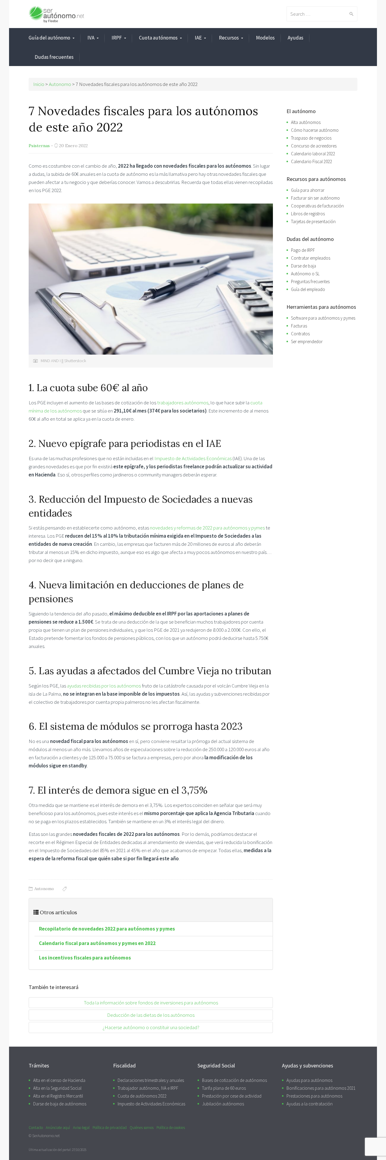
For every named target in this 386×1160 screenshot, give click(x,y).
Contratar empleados (310, 258)
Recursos (229, 37)
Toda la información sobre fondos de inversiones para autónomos (151, 1002)
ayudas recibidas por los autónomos (104, 685)
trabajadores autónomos (182, 402)
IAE (198, 37)
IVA (90, 37)
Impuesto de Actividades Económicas (193, 458)
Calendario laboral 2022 (313, 153)
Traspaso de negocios (311, 138)
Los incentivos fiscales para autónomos (85, 957)
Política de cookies (171, 1127)
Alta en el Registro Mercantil (58, 1096)
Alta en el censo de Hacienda (59, 1080)
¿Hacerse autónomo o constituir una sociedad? (151, 1027)
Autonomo (44, 888)
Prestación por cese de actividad (231, 1096)
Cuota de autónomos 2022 (142, 1096)
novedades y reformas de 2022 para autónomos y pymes (207, 527)
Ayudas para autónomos (309, 1080)
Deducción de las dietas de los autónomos (151, 1015)
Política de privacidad (110, 1127)
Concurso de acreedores (314, 146)
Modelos (265, 37)
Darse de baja (303, 266)
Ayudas (295, 37)
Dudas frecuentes (54, 57)
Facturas (299, 326)
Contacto (36, 1127)
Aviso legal (81, 1127)
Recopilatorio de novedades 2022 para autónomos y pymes (107, 928)
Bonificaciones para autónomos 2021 (321, 1088)
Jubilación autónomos (223, 1104)
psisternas (39, 145)
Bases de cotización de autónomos (234, 1080)
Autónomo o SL (305, 274)
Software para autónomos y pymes (323, 318)
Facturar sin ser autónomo (315, 198)
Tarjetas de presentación (313, 221)
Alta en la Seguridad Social (57, 1088)
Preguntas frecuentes (310, 281)
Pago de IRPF (303, 250)
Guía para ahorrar (307, 190)
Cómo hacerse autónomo (315, 130)
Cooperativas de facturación (317, 206)
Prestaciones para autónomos (314, 1096)
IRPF (117, 37)
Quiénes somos (141, 1127)
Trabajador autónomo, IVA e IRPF (148, 1088)
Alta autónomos (306, 122)
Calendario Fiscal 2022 (311, 161)
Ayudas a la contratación (309, 1104)
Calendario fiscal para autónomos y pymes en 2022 (97, 943)
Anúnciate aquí (58, 1127)
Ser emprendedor (307, 341)
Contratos (300, 334)
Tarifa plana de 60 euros (224, 1088)
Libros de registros (308, 214)
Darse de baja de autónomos (59, 1104)
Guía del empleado (308, 289)
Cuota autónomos (158, 37)
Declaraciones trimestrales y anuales (151, 1080)
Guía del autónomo (49, 37)
